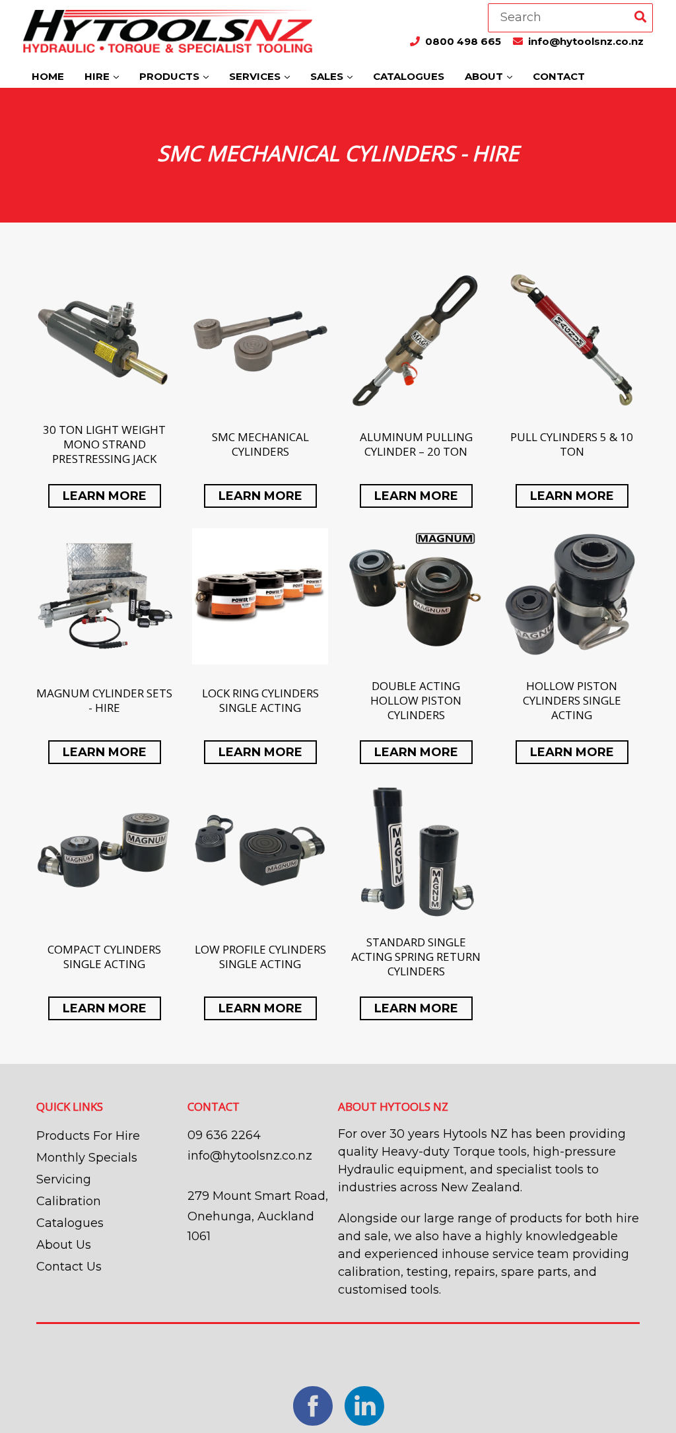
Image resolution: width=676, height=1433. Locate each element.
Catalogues (408, 76)
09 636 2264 (224, 1135)
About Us (63, 1245)
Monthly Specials (86, 1157)
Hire (98, 76)
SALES (328, 76)
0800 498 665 (464, 41)
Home (48, 76)
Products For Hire (88, 1136)
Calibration (68, 1201)
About (485, 76)
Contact (559, 76)
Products (170, 76)
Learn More (105, 496)
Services (256, 76)
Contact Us (69, 1266)
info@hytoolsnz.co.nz (586, 41)
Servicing (63, 1179)
